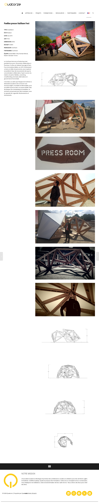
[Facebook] (79, 493)
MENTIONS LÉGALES (31, 493)
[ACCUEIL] (22, 13)
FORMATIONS (48, 13)
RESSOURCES (60, 13)
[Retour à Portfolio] (49, 467)
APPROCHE (29, 13)
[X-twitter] (84, 493)
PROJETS (38, 13)
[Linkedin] (68, 493)
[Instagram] (73, 493)
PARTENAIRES (71, 13)
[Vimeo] (89, 493)
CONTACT (82, 13)
